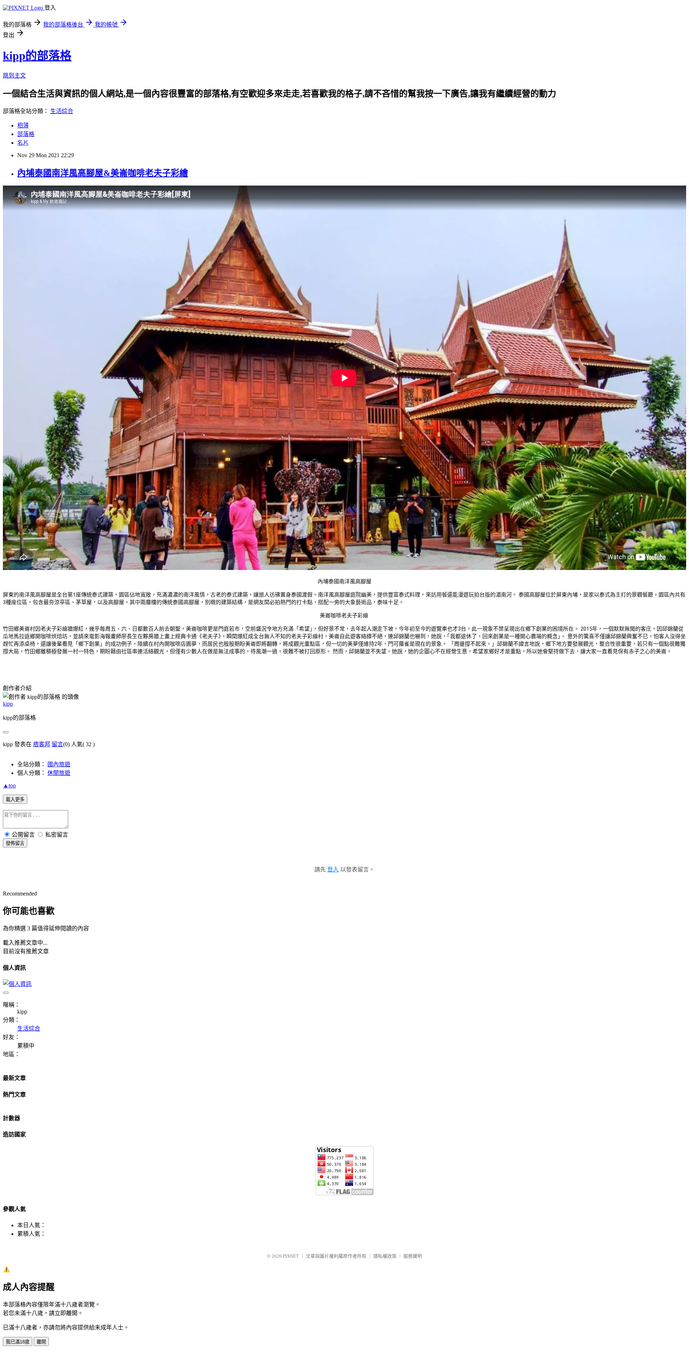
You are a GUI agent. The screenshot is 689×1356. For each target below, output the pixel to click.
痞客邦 (41, 744)
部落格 (25, 134)
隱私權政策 (385, 1256)
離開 (41, 1342)
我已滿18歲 (17, 1342)
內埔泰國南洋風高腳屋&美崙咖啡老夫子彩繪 (102, 173)
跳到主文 (14, 76)
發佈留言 (15, 843)
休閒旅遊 (58, 773)
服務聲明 (412, 1256)
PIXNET (291, 1256)
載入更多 (15, 799)
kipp (8, 704)
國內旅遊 (58, 764)
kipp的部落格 (37, 55)
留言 (57, 744)
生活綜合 (61, 111)
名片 (23, 143)
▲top (9, 785)
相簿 (23, 125)
